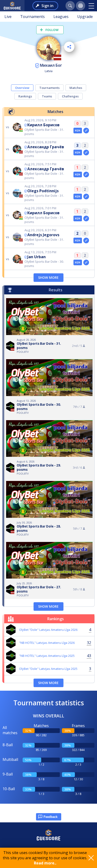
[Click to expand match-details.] (86, 130)
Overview (22, 88)
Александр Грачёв (45, 146)
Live (8, 16)
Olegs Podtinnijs (43, 190)
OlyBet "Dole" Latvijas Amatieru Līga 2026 (48, 630)
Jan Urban (36, 256)
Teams (47, 96)
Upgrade (85, 16)
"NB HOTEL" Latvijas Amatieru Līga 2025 (47, 656)
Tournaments (32, 16)
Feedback (50, 817)
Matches (75, 88)
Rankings (25, 96)
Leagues (61, 16)
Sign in (47, 5)
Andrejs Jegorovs (43, 234)
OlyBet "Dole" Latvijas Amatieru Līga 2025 (48, 669)
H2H (77, 130)
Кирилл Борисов (43, 124)
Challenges (70, 96)
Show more (48, 277)
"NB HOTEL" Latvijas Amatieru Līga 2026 (47, 643)
